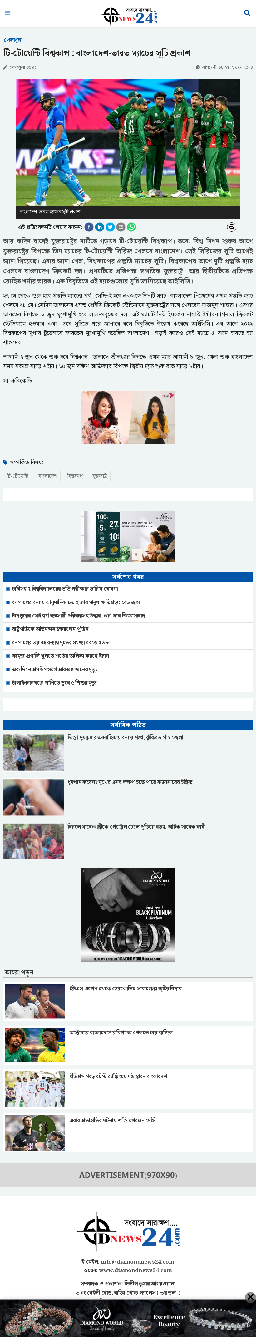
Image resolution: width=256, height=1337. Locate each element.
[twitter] (110, 227)
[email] (121, 227)
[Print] (231, 227)
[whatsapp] (131, 227)
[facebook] (89, 227)
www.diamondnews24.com (135, 1270)
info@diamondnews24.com (137, 1262)
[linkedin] (99, 227)
